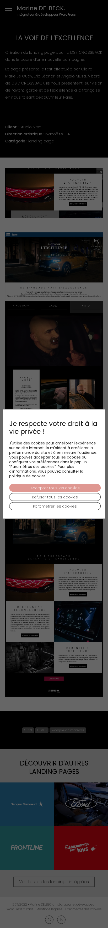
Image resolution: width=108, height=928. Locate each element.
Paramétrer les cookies (55, 506)
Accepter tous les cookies (55, 488)
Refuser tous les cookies (55, 497)
